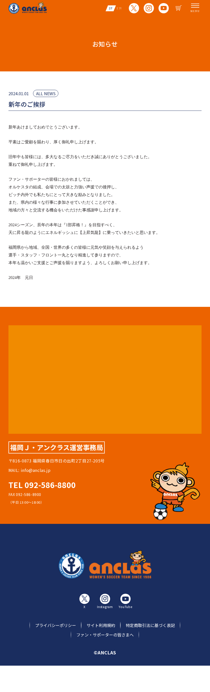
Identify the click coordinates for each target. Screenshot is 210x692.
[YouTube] (164, 8)
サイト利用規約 (101, 625)
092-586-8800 (50, 484)
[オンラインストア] (179, 8)
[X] (134, 8)
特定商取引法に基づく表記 (150, 625)
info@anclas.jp (36, 470)
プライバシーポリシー (55, 625)
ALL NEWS (46, 93)
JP (111, 8)
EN (119, 8)
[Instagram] (149, 8)
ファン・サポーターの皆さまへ (105, 635)
